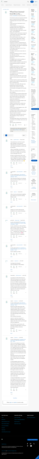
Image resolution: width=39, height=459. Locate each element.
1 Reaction (19, 330)
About (3, 417)
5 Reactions (20, 183)
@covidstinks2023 (19, 171)
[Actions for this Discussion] (26, 125)
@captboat (16, 260)
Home (2, 4)
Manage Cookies (13, 450)
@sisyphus (16, 337)
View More (15, 398)
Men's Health (33, 44)
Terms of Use (4, 450)
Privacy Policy (9, 450)
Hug (15, 125)
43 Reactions (20, 124)
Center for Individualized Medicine (19, 419)
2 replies (12, 296)
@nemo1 (15, 191)
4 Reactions (20, 236)
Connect (5, 1)
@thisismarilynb (18, 275)
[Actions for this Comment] (25, 163)
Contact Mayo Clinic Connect (6, 431)
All (35, 11)
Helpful (13, 125)
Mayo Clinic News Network (31, 417)
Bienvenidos (33, 199)
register (15, 402)
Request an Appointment (32, 439)
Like (10, 125)
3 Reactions (20, 266)
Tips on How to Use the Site (33, 173)
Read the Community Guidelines (33, 141)
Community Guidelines (5, 425)
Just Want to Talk (6, 9)
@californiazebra (16, 139)
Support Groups (9, 4)
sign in (11, 402)
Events (23, 4)
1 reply (11, 187)
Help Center (35, 4)
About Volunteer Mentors (5, 423)
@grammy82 (17, 220)
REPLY (11, 186)
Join (32, 1)
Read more (34, 160)
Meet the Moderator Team (6, 421)
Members (29, 4)
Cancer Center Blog (17, 417)
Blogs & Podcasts (17, 4)
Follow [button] (33, 16)
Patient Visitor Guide (17, 423)
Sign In (36, 1)
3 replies (12, 167)
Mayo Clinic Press (17, 421)
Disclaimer (3, 427)
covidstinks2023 (17, 15)
